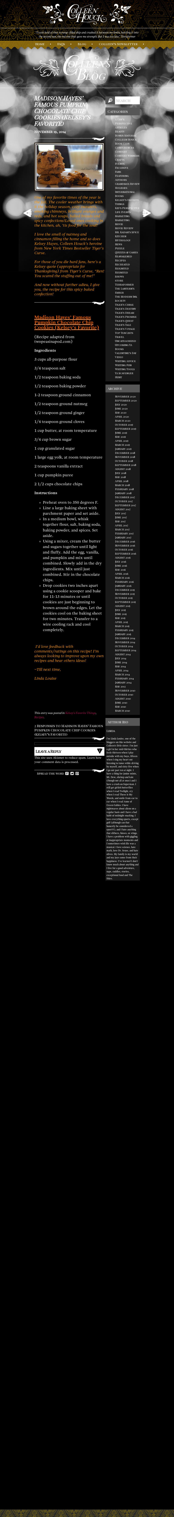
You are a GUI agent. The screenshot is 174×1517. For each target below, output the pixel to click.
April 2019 (121, 440)
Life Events (123, 212)
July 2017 (120, 513)
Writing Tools (125, 369)
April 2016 (121, 573)
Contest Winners (127, 155)
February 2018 (124, 489)
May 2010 (120, 706)
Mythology (122, 240)
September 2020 (126, 400)
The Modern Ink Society (126, 298)
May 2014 (120, 666)
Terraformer (124, 284)
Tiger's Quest (124, 320)
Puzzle (120, 248)
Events (120, 163)
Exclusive (121, 167)
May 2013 (120, 686)
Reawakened (123, 256)
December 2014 (125, 638)
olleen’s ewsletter (118, 44)
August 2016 (123, 557)
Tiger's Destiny (125, 308)
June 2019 (121, 432)
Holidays (121, 188)
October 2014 (124, 646)
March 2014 (122, 674)
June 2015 (121, 614)
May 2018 (120, 477)
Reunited (121, 272)
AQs (61, 44)
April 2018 (121, 481)
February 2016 (124, 581)
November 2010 (125, 690)
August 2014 (123, 654)
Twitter (72, 773)
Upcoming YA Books (123, 347)
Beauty (120, 131)
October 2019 (124, 424)
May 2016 (120, 569)
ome (40, 44)
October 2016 (124, 549)
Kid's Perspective (127, 208)
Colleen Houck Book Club (126, 141)
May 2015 (120, 618)
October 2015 (124, 598)
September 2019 (125, 428)
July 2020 (121, 404)
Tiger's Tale (123, 324)
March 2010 (122, 710)
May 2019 (120, 436)
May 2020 (120, 412)
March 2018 (122, 485)
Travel (119, 337)
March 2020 (122, 420)
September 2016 (125, 553)
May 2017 (120, 521)
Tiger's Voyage (125, 328)
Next (147, 213)
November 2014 (125, 642)
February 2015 (124, 630)
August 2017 (122, 509)
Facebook (67, 773)
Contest (121, 151)
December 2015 (125, 589)
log (82, 44)
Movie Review (124, 228)
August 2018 (123, 469)
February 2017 (124, 533)
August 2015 (122, 606)
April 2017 (121, 525)
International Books (125, 194)
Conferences (124, 147)
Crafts (120, 159)
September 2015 (125, 602)
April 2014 (121, 670)
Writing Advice (125, 361)
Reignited (122, 268)
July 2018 (120, 473)
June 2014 (121, 662)
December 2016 (125, 541)
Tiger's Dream (124, 312)
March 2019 (122, 444)
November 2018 (125, 457)
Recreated (122, 264)
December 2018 (125, 453)
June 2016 (121, 565)
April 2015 (121, 622)
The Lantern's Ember (125, 290)
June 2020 (121, 408)
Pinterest (77, 773)
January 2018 (123, 493)
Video (119, 357)
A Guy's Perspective (123, 121)
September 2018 (125, 465)
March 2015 (122, 626)
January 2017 (123, 537)
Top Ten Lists (124, 333)
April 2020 (122, 416)
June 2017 (121, 517)
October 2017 (124, 501)
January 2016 (123, 585)
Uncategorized (125, 341)
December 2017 (125, 497)
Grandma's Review (127, 183)
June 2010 (121, 702)
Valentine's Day (125, 353)
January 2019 (123, 448)
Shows (119, 276)
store (119, 280)
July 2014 (120, 658)
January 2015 (123, 634)
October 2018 (124, 461)
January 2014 (123, 682)
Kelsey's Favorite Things (80, 713)
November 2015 (125, 593)
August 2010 (123, 698)
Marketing (122, 216)
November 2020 (125, 396)
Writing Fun (123, 365)
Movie (119, 224)
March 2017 (122, 529)
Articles (121, 127)
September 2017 (125, 505)
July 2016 (120, 561)
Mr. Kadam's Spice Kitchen (127, 234)
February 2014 (124, 678)
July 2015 (120, 610)
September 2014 (125, 650)
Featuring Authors (122, 177)
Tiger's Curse (124, 304)
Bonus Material (125, 135)
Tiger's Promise (126, 316)
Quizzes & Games (126, 252)
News (118, 244)
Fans (118, 171)
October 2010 (124, 694)
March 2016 (122, 577)
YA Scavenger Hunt (124, 375)
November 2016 (125, 545)
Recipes (39, 717)
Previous (27, 213)
